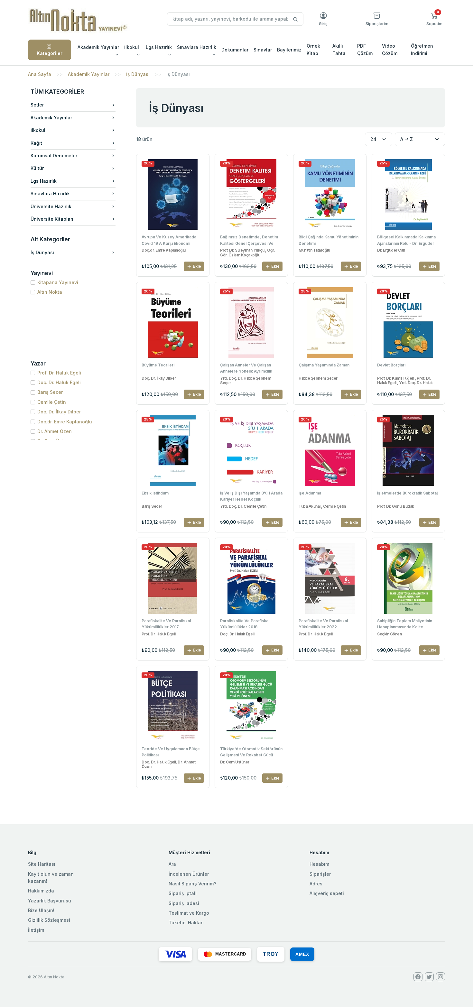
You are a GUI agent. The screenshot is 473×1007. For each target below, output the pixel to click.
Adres (316, 883)
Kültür (37, 168)
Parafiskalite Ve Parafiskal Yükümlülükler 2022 (323, 623)
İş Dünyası (138, 74)
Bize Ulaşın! (41, 910)
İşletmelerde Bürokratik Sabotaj (407, 493)
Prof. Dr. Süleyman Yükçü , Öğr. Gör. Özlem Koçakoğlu (247, 252)
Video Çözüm (389, 49)
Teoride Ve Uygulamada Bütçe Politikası (171, 751)
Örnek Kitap (313, 49)
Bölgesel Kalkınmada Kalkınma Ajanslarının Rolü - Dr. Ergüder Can (406, 241)
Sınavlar (263, 49)
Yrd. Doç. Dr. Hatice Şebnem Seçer (245, 380)
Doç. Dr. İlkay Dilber (59, 411)
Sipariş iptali (183, 893)
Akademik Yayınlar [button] (98, 47)
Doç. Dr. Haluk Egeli (59, 382)
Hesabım (319, 864)
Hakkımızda (41, 890)
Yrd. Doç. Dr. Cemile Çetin (243, 506)
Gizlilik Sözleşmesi (49, 920)
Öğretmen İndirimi (422, 49)
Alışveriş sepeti (327, 893)
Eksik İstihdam (155, 493)
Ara (172, 864)
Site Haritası (41, 864)
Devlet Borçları (391, 365)
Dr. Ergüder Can (391, 250)
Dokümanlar (234, 49)
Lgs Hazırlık (44, 181)
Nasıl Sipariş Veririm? (192, 883)
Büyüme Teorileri (158, 365)
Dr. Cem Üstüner (234, 762)
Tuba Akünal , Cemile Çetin (322, 506)
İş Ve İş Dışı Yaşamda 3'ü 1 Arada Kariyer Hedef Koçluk (251, 496)
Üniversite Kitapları (52, 219)
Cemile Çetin (51, 402)
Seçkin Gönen (389, 634)
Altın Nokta (49, 292)
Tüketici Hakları (186, 922)
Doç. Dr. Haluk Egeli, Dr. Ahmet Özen (168, 764)
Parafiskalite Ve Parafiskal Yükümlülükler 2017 (166, 623)
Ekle (196, 266)
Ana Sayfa (39, 74)
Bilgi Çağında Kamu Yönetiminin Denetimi (328, 240)
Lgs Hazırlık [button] (159, 47)
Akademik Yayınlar (88, 74)
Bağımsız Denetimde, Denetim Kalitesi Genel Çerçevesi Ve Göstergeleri (249, 241)
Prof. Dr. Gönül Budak (395, 506)
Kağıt (36, 143)
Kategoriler (49, 53)
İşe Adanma (310, 493)
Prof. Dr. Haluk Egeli (59, 372)
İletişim (36, 930)
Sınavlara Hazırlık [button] (196, 47)
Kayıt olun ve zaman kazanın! (51, 877)
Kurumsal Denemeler (54, 155)
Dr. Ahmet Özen (54, 431)
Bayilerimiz (289, 49)
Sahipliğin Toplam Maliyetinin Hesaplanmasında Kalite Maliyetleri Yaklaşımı (404, 624)
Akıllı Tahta (339, 49)
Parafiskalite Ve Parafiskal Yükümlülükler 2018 (244, 623)
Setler (37, 104)
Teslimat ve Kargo (189, 913)
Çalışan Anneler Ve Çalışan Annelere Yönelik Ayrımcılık (246, 368)
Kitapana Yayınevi (57, 282)
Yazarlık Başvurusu (49, 900)
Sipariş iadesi (184, 903)
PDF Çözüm (365, 49)
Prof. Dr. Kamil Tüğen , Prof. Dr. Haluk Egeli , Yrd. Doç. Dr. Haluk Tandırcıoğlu (404, 381)
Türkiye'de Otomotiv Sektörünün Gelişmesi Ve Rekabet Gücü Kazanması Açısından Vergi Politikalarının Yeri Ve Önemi (251, 752)
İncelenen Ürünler (189, 874)
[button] (434, 19)
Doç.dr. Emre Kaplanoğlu (64, 421)
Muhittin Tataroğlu (314, 250)
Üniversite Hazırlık (51, 206)
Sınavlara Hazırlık (50, 193)
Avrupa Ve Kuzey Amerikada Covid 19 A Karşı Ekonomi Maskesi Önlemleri (169, 241)
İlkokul (38, 130)
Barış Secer (50, 392)
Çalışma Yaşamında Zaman (324, 365)
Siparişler (320, 874)
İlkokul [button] (131, 47)
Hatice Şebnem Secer (318, 378)
